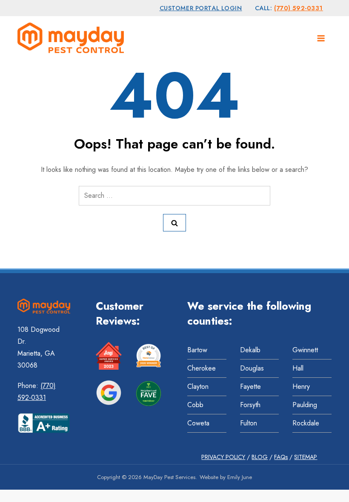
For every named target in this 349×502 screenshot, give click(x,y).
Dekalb (250, 350)
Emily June (239, 477)
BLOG (260, 457)
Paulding (304, 405)
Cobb (195, 405)
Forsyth (250, 405)
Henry (301, 386)
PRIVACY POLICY (223, 457)
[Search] (174, 222)
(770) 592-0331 (298, 8)
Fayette (250, 386)
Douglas (252, 368)
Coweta (198, 423)
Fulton (248, 423)
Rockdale (305, 423)
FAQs (281, 457)
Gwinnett (305, 350)
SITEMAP (305, 457)
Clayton (198, 386)
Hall (297, 368)
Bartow (197, 350)
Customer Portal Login (201, 8)
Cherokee (201, 368)
